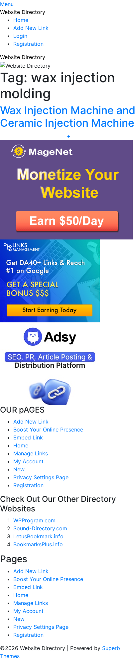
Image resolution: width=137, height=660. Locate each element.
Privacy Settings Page (40, 477)
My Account (28, 461)
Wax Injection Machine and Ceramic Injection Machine (67, 116)
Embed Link (28, 437)
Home (20, 20)
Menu (7, 4)
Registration (28, 43)
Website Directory (22, 12)
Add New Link (31, 28)
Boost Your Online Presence (48, 429)
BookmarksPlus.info (38, 544)
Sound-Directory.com (40, 528)
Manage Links (30, 453)
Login (20, 36)
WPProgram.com (34, 520)
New (19, 469)
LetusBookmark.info (38, 536)
